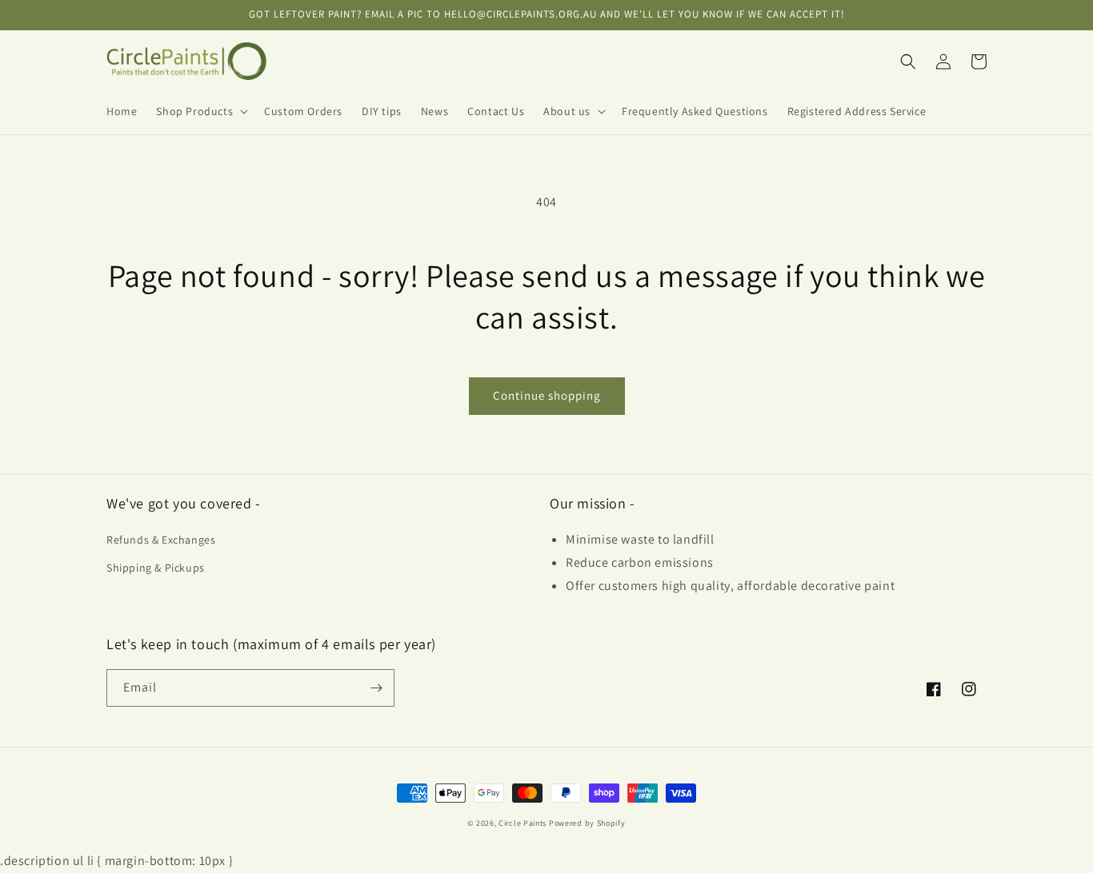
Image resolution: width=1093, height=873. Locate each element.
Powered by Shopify (587, 823)
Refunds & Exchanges (160, 539)
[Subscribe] (376, 688)
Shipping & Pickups (155, 567)
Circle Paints (522, 823)
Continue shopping (547, 395)
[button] (200, 111)
